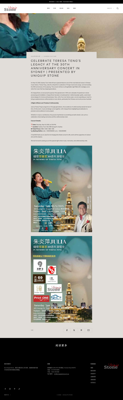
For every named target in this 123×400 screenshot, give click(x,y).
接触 (74, 8)
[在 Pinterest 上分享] (81, 330)
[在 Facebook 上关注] (5, 389)
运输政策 (93, 376)
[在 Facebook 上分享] (66, 330)
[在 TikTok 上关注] (19, 389)
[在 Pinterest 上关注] (14, 389)
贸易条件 (93, 373)
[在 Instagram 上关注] (10, 389)
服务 (48, 8)
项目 (54, 8)
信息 (68, 8)
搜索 (92, 368)
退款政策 (93, 379)
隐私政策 (93, 370)
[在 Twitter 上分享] (74, 330)
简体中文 (109, 8)
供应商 (61, 8)
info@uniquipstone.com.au (61, 374)
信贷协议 (93, 382)
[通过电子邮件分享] (88, 330)
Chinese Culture (50, 56)
